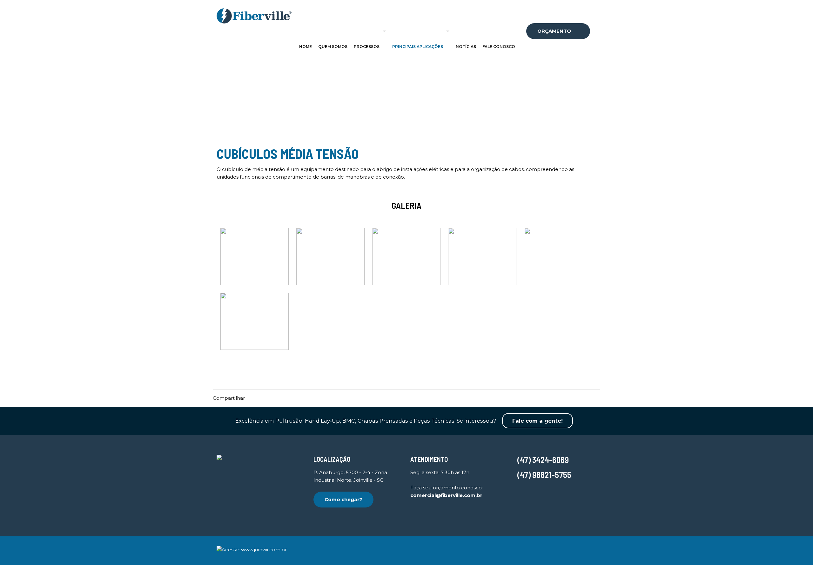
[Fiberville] (254, 15)
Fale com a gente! (537, 421)
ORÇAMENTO (554, 31)
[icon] (581, 551)
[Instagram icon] (570, 551)
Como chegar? (343, 499)
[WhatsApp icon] (549, 551)
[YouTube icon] (560, 551)
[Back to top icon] (594, 547)
